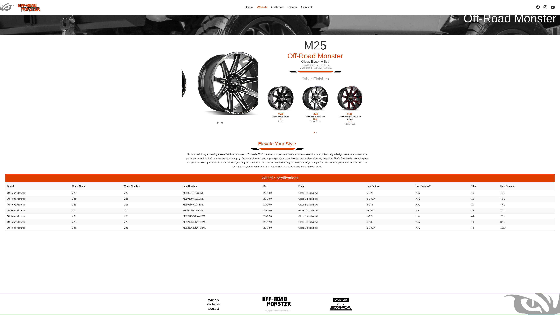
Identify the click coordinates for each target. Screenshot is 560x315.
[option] (220, 84)
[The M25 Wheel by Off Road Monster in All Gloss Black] (280, 98)
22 (316, 119)
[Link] (24, 7)
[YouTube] (552, 7)
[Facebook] (537, 7)
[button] (313, 132)
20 (280, 119)
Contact (213, 308)
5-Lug (312, 121)
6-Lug (280, 121)
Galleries (213, 304)
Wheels (213, 300)
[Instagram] (545, 7)
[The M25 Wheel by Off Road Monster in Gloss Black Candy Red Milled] (350, 98)
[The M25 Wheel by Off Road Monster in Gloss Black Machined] (315, 98)
